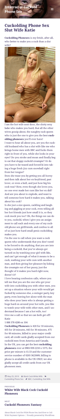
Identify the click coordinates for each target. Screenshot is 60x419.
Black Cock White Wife (33, 376)
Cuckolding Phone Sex (14, 379)
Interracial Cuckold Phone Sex (21, 9)
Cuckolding (37, 379)
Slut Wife (46, 379)
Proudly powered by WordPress (40, 415)
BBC (30, 379)
